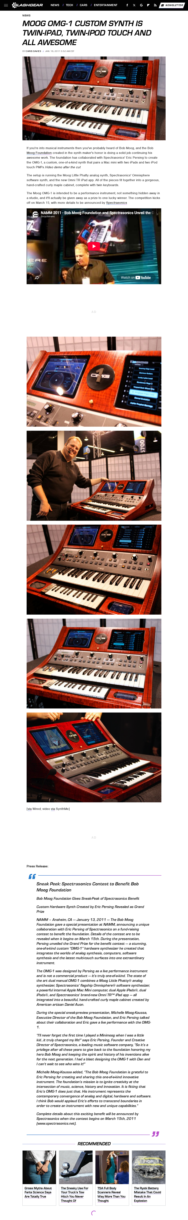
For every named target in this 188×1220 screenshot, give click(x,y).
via (30, 809)
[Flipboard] (148, 5)
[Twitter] (134, 5)
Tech (69, 5)
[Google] (141, 5)
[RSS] (155, 5)
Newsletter (174, 5)
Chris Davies (33, 51)
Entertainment (105, 5)
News (55, 5)
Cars (83, 5)
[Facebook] (127, 5)
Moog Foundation (39, 153)
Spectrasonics (116, 203)
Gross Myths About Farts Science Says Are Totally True (38, 1192)
